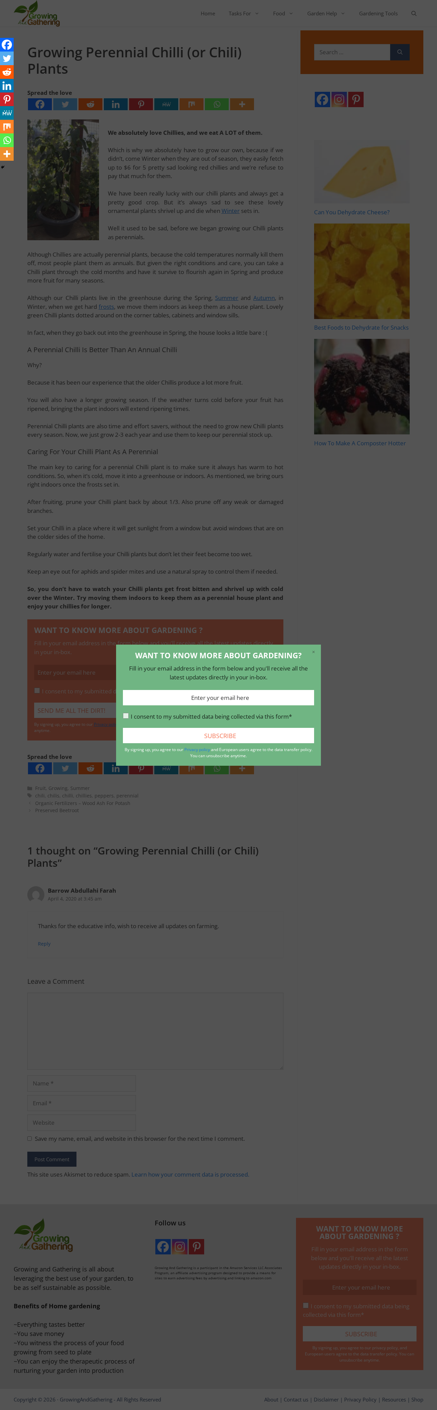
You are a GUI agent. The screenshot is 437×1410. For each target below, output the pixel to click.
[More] (7, 154)
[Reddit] (7, 72)
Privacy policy (197, 749)
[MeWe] (7, 113)
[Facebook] (7, 45)
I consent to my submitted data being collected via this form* (211, 716)
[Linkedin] (7, 85)
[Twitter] (7, 58)
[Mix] (7, 126)
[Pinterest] (7, 99)
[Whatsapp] (7, 140)
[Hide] (2, 167)
